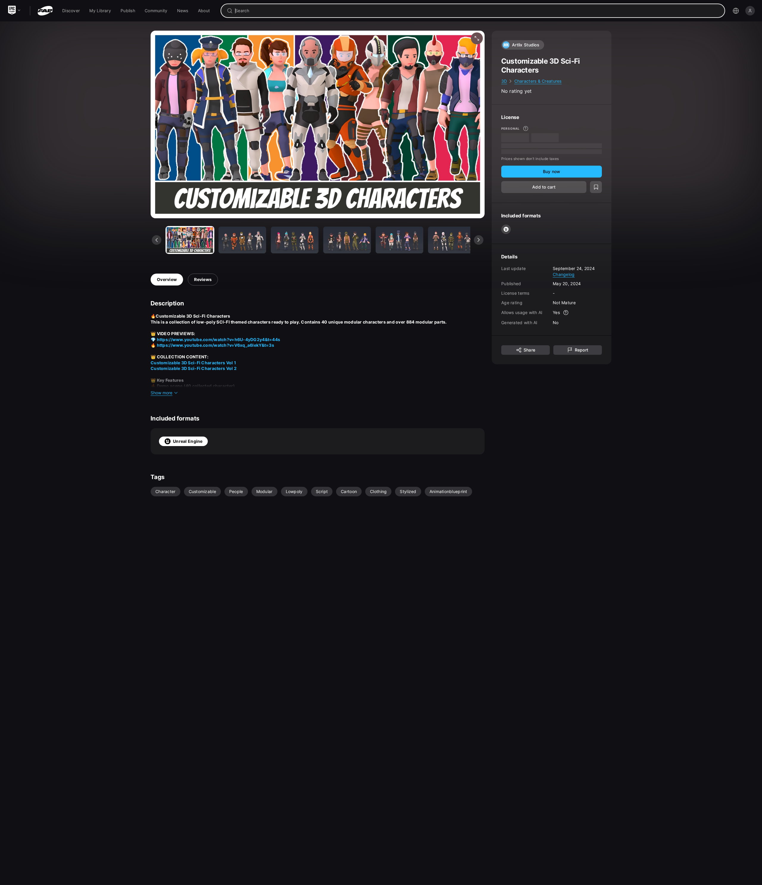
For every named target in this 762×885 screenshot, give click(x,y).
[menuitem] (71, 10)
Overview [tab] (167, 279)
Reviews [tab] (203, 279)
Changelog (564, 274)
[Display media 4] (399, 240)
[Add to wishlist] (596, 187)
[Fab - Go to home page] (45, 10)
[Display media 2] (294, 240)
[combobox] (477, 11)
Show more (161, 392)
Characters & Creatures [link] (538, 81)
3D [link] (504, 81)
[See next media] (478, 240)
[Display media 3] (347, 240)
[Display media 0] (190, 240)
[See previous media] (156, 240)
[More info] (525, 128)
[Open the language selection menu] (736, 10)
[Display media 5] (452, 240)
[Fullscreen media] (477, 38)
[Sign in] (750, 10)
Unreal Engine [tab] (188, 441)
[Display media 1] (242, 240)
